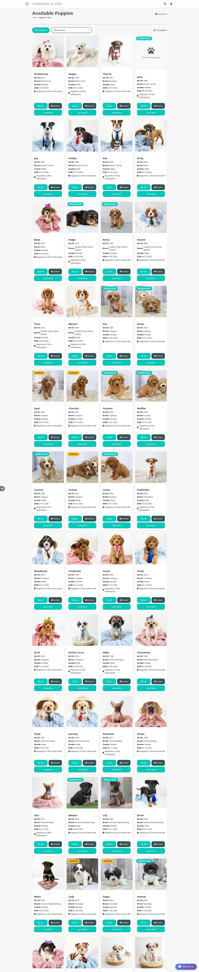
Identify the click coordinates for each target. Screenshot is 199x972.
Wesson (72, 815)
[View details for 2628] (48, 467)
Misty (37, 896)
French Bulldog (110, 730)
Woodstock (40, 571)
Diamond (108, 733)
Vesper (72, 74)
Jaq (36, 158)
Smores (141, 896)
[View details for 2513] (48, 548)
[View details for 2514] (151, 548)
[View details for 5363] (151, 792)
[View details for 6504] (48, 952)
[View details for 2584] (151, 711)
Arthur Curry (76, 652)
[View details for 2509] (82, 548)
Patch (140, 571)
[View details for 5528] (48, 874)
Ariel (37, 652)
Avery (106, 239)
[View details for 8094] (151, 467)
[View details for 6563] (151, 874)
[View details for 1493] (82, 301)
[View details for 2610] (82, 217)
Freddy (72, 158)
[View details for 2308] (116, 136)
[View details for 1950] (151, 630)
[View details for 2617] (48, 792)
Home (34, 17)
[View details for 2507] (116, 548)
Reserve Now (144, 38)
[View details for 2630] (116, 386)
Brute (140, 815)
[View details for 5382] (116, 792)
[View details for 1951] (48, 711)
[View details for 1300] (82, 51)
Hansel (141, 239)
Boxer (140, 155)
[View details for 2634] (151, 301)
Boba (37, 239)
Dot (105, 324)
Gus (105, 158)
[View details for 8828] (151, 217)
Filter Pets (42, 30)
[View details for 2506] (48, 630)
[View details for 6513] (82, 952)
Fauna (106, 571)
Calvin (106, 489)
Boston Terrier (145, 73)
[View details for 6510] (116, 952)
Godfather (143, 489)
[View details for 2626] (116, 467)
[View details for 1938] (116, 630)
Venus (140, 324)
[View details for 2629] (151, 386)
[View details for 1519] (48, 301)
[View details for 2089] (82, 136)
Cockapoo (39, 568)
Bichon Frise (40, 70)
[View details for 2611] (116, 711)
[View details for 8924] (48, 51)
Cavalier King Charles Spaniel (83, 236)
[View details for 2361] (116, 51)
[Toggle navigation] (27, 4)
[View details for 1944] (82, 711)
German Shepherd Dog (80, 812)
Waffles (141, 408)
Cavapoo (108, 320)
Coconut (108, 408)
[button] (165, 4)
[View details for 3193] (48, 217)
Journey (73, 733)
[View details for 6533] (151, 952)
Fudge (72, 239)
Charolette (143, 652)
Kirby (140, 158)
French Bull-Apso (111, 649)
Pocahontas (41, 74)
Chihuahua (143, 486)
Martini (73, 324)
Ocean (141, 733)
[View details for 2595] (116, 217)
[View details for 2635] (116, 301)
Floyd (37, 733)
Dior (36, 815)
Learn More (48, 112)
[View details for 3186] (151, 136)
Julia (139, 77)
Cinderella (74, 571)
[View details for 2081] (48, 136)
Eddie (106, 652)
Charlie (107, 74)
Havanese (74, 893)
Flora (37, 324)
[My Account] (171, 4)
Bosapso (107, 70)
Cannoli (38, 489)
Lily (105, 815)
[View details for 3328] (82, 630)
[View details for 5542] (82, 792)
